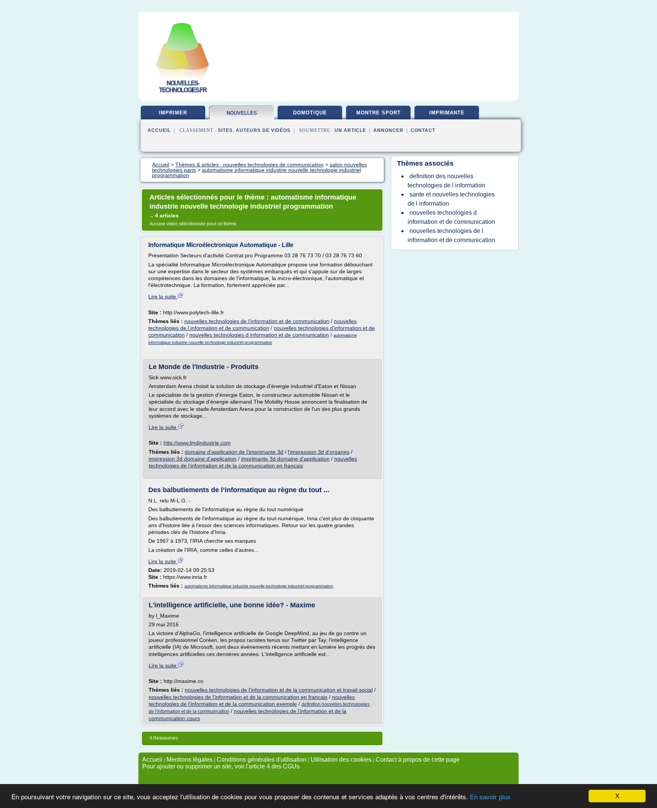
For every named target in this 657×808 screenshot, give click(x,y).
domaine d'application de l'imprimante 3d (234, 452)
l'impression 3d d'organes (318, 452)
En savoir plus (490, 797)
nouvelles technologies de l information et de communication (451, 235)
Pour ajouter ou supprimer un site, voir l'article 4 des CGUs (221, 766)
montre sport (378, 113)
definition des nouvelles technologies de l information (446, 181)
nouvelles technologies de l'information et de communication (256, 321)
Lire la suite (163, 296)
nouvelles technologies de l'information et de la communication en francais (238, 697)
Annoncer (388, 130)
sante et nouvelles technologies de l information (451, 199)
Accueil (159, 130)
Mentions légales (190, 759)
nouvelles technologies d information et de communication (259, 335)
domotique (310, 113)
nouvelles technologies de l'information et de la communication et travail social (279, 690)
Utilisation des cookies (341, 759)
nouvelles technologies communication (242, 116)
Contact (423, 130)
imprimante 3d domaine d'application (285, 459)
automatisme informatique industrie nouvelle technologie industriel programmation (258, 586)
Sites (225, 130)
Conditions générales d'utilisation (261, 759)
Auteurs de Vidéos (263, 130)
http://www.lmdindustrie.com (197, 443)
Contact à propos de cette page (418, 759)
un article (350, 130)
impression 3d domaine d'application (192, 459)
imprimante (447, 113)
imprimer (173, 113)
